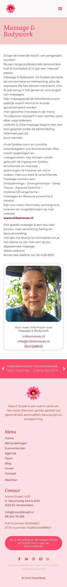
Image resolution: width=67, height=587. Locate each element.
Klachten (11, 480)
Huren (9, 468)
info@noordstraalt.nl (19, 512)
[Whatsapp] (47, 559)
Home (9, 438)
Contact (10, 473)
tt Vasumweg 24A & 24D (22, 501)
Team (9, 458)
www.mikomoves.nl (18, 218)
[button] (60, 8)
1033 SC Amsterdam (19, 505)
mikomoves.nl (33, 336)
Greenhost (39, 568)
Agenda (10, 453)
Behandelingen (16, 443)
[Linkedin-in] (26, 559)
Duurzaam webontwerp (21, 565)
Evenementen (15, 448)
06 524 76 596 (14, 516)
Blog (8, 463)
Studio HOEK (40, 565)
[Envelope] (40, 559)
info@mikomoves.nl (34, 341)
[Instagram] (33, 559)
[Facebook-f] (19, 559)
